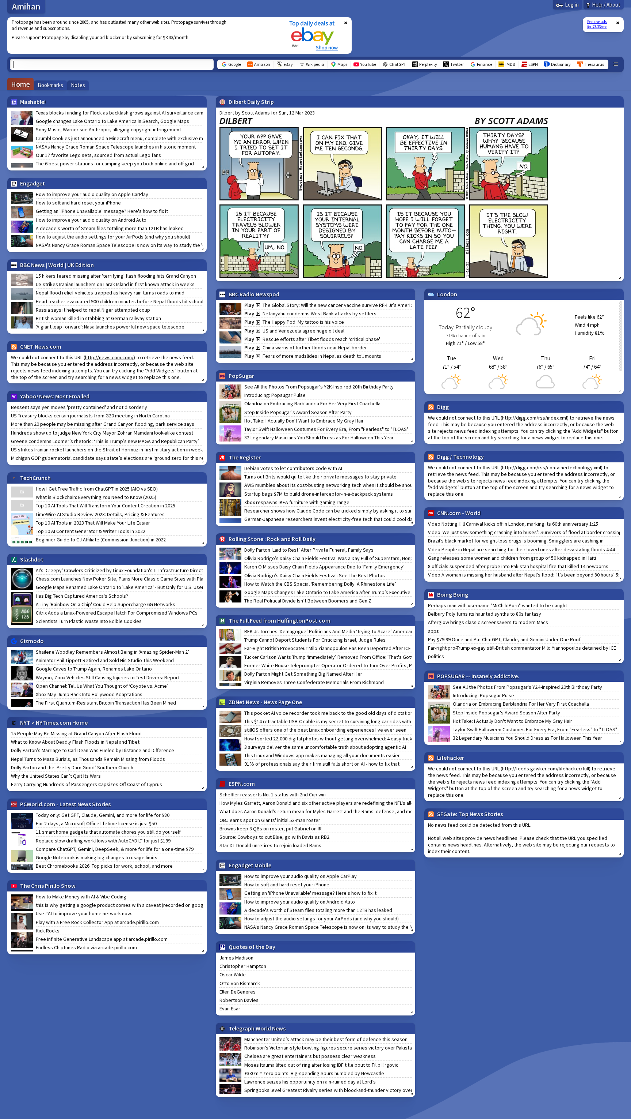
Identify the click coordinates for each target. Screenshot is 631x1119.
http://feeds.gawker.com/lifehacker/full (545, 768)
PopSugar (241, 375)
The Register (245, 457)
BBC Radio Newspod (254, 294)
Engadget (32, 183)
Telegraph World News (257, 1028)
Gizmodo (32, 641)
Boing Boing (452, 594)
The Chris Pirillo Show (48, 885)
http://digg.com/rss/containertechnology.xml (551, 467)
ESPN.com (242, 783)
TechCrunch (35, 477)
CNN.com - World (459, 513)
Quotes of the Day (252, 946)
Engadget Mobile (250, 865)
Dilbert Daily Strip (251, 101)
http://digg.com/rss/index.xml (534, 417)
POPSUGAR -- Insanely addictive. (478, 676)
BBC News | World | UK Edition (57, 265)
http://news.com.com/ (109, 357)
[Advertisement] (143, 35)
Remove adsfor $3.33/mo (597, 24)
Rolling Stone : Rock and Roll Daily (272, 538)
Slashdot (31, 559)
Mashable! (33, 101)
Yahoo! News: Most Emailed (54, 396)
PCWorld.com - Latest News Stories (65, 804)
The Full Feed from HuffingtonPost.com (279, 620)
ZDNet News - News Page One (265, 702)
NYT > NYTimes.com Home (54, 722)
